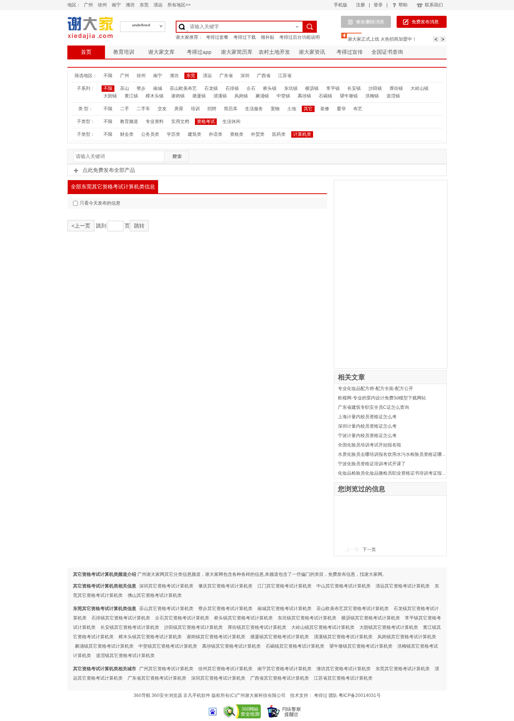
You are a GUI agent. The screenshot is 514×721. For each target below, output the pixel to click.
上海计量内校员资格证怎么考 (367, 416)
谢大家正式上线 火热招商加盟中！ (382, 39)
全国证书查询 (387, 52)
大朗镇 (110, 96)
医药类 (279, 134)
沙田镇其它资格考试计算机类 (193, 627)
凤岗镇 (241, 96)
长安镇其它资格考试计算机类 (129, 627)
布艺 (357, 108)
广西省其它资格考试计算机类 (279, 678)
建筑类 (194, 134)
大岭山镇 (420, 88)
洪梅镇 (372, 96)
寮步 (141, 88)
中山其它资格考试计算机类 (343, 586)
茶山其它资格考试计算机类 (166, 608)
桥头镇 (270, 88)
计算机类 (302, 134)
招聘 (211, 108)
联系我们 (434, 5)
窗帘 (341, 108)
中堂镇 (283, 96)
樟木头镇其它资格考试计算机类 (150, 636)
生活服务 (254, 108)
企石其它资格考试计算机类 (182, 618)
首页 (86, 52)
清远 (158, 5)
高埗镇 (304, 96)
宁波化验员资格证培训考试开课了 (372, 463)
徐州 (102, 5)
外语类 (215, 134)
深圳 (244, 75)
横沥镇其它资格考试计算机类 (370, 618)
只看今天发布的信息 (100, 203)
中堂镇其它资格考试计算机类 (167, 646)
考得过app (199, 52)
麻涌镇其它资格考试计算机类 (104, 646)
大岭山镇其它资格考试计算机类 (322, 627)
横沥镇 (312, 88)
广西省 (264, 75)
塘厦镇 (199, 96)
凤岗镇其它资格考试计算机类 (406, 636)
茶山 (124, 88)
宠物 (275, 108)
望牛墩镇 (349, 96)
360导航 (142, 695)
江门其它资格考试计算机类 (284, 586)
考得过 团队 (326, 695)
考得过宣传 (349, 52)
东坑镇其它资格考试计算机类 (307, 618)
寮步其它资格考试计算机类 (225, 608)
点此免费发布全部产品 (108, 170)
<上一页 (80, 226)
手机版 (340, 5)
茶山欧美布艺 (183, 88)
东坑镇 (291, 88)
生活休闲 (231, 121)
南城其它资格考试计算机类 (284, 608)
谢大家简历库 (236, 52)
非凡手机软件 (196, 695)
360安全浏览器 (167, 695)
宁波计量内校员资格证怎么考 (367, 435)
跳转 (139, 226)
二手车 (143, 108)
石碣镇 (325, 96)
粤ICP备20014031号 (360, 695)
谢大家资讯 (312, 52)
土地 (291, 108)
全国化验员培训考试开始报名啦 (369, 445)
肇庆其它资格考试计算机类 (225, 586)
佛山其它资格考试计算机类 (155, 595)
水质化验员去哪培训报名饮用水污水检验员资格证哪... (391, 454)
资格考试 (206, 121)
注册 (360, 5)
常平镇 (333, 88)
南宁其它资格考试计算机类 (284, 668)
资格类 (236, 134)
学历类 (173, 134)
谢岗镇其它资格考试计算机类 (216, 636)
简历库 (230, 108)
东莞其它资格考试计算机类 (403, 668)
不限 (108, 75)
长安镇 (354, 88)
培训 (195, 108)
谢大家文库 (161, 52)
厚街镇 (396, 88)
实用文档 (180, 121)
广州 (88, 5)
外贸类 (258, 134)
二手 (124, 108)
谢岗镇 (178, 96)
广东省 (226, 75)
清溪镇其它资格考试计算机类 (343, 636)
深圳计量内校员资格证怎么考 (367, 426)
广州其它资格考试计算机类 (166, 668)
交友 (162, 108)
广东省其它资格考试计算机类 (157, 678)
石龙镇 (211, 88)
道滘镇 (393, 96)
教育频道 (129, 121)
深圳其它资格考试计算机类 (166, 586)
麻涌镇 (262, 96)
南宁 (116, 5)
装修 (324, 108)
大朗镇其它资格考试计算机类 (388, 627)
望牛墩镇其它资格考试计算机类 (360, 646)
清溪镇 (220, 96)
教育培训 (123, 52)
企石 (250, 88)
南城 (157, 88)
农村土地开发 (274, 52)
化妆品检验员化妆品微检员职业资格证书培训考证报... (391, 473)
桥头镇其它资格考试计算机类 (243, 618)
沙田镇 (375, 88)
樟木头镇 (155, 96)
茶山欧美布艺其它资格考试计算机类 (352, 608)
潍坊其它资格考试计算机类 (343, 668)
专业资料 (155, 121)
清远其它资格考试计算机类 (403, 586)
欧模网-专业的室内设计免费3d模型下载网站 (382, 398)
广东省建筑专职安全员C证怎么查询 (373, 407)
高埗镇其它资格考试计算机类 (231, 646)
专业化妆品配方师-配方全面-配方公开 (375, 388)
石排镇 (232, 88)
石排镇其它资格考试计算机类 (120, 618)
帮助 (403, 5)
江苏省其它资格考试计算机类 (343, 678)
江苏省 (285, 75)
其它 (308, 108)
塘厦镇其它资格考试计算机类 (279, 636)
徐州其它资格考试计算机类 (225, 668)
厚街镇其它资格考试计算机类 (257, 627)
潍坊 (130, 5)
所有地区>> (179, 5)
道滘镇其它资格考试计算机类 (125, 655)
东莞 (144, 5)
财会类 (127, 134)
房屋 (178, 108)
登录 (378, 5)
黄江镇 (131, 96)
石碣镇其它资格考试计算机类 (295, 646)
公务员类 (150, 134)
